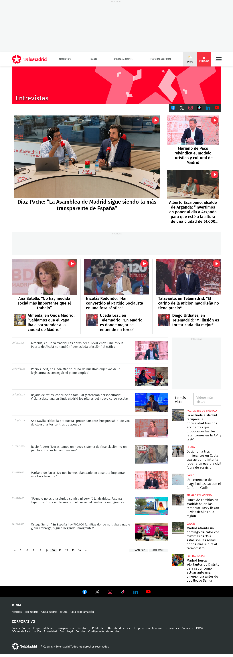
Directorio (83, 628)
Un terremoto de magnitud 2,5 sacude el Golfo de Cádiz (178, 479)
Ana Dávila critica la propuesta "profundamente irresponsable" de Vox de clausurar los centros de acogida (151, 428)
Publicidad (98, 628)
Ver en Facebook (84, 592)
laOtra (64, 612)
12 (66, 550)
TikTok (199, 108)
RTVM (16, 605)
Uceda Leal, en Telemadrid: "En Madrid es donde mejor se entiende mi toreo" (92, 320)
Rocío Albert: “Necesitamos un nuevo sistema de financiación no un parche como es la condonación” (151, 454)
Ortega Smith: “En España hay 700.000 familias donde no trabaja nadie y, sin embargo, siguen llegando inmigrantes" (151, 532)
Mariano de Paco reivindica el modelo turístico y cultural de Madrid (193, 130)
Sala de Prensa (21, 628)
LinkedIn (208, 108)
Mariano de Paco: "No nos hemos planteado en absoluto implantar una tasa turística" (151, 480)
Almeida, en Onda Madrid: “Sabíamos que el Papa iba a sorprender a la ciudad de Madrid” (20, 320)
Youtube (216, 108)
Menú (218, 59)
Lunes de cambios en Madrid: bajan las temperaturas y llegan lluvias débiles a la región (178, 499)
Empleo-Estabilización (148, 628)
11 (60, 550)
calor (191, 523)
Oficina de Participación (26, 631)
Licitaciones (172, 628)
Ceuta (191, 447)
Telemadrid (31, 612)
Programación (160, 59)
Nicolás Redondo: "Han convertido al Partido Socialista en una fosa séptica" (116, 277)
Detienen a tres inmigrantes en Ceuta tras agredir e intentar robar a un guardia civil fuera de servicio (178, 451)
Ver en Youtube (148, 591)
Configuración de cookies (103, 631)
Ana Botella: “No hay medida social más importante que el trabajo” (44, 277)
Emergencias (196, 555)
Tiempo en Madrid (199, 495)
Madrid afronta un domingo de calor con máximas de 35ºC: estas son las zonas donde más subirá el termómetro (178, 528)
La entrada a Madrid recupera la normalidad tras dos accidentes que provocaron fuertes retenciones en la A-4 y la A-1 (178, 415)
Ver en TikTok (123, 592)
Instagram (190, 108)
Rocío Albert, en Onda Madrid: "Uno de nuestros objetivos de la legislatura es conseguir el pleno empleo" (151, 376)
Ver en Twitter (97, 592)
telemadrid (24, 646)
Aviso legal (66, 631)
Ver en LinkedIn (135, 591)
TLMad (92, 59)
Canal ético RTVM (192, 628)
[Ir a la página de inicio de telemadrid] (29, 59)
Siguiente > (158, 550)
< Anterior (139, 550)
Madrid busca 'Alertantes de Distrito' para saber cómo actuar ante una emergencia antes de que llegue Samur (178, 560)
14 (79, 550)
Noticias (65, 59)
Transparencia (65, 628)
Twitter (181, 108)
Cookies (80, 631)
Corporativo (23, 621)
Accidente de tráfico (202, 410)
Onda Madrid (123, 59)
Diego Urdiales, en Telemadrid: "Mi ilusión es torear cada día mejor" (164, 320)
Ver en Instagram (110, 591)
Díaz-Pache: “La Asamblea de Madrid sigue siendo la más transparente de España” (87, 156)
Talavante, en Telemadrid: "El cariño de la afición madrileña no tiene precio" (188, 277)
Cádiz (190, 475)
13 (73, 550)
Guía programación (82, 612)
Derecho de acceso (119, 628)
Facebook (173, 108)
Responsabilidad (43, 628)
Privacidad (50, 631)
